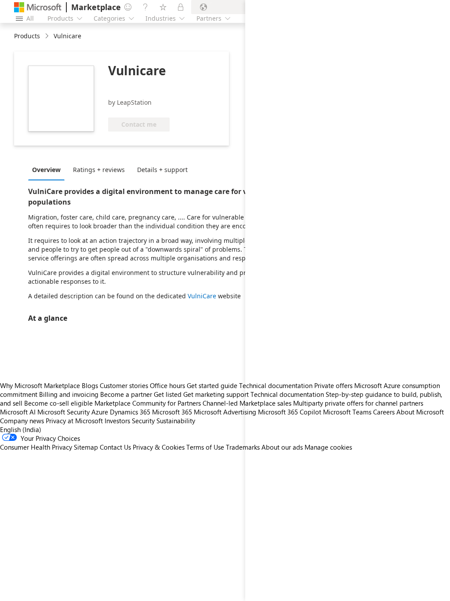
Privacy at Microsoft (74, 420)
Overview (46, 169)
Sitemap (86, 447)
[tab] (48, 169)
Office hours (167, 385)
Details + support (162, 169)
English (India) (20, 429)
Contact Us (115, 447)
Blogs (90, 385)
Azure (99, 411)
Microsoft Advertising (225, 411)
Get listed (167, 394)
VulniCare (203, 296)
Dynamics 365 (130, 411)
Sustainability (175, 420)
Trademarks (243, 447)
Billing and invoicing (68, 394)
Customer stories (124, 385)
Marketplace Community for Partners (147, 403)
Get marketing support (216, 394)
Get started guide (212, 385)
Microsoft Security (63, 411)
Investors (117, 420)
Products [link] (27, 36)
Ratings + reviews (99, 169)
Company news (22, 420)
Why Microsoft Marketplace (40, 385)
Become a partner (126, 394)
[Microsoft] (38, 7)
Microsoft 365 (172, 411)
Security (143, 420)
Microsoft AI (18, 411)
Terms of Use (205, 447)
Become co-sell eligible (58, 403)
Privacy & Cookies (159, 447)
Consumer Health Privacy (36, 447)
